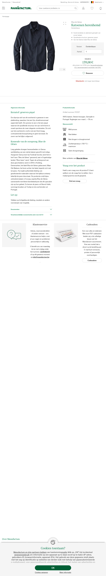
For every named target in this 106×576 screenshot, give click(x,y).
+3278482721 (45, 252)
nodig (64, 552)
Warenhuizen (6, 2)
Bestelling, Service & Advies (75, 2)
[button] (64, 23)
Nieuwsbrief (16, 2)
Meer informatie (65, 572)
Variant (79, 46)
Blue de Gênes (82, 158)
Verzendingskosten (96, 65)
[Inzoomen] (64, 69)
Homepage (5, 16)
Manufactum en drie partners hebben (30, 552)
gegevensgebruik (21, 554)
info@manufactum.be (41, 257)
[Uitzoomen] (60, 69)
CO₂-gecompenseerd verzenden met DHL (87, 67)
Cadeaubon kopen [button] (92, 260)
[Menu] (3, 8)
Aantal (79, 51)
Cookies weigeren (41, 572)
